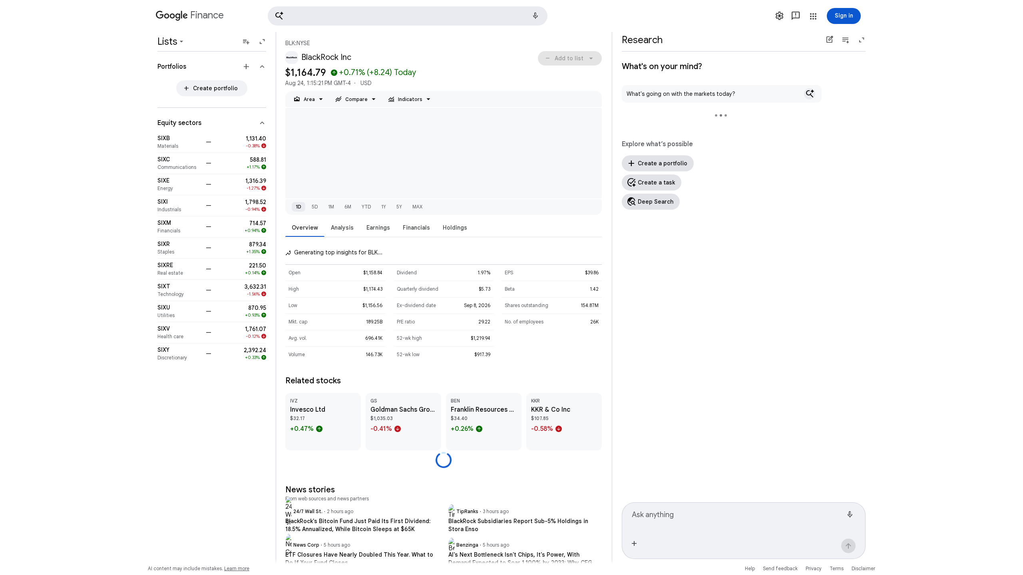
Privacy (814, 568)
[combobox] (737, 518)
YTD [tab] (366, 207)
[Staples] (179, 248)
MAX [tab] (417, 207)
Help (750, 568)
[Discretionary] (179, 353)
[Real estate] (179, 269)
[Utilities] (179, 311)
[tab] (304, 227)
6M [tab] (347, 207)
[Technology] (179, 290)
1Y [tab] (383, 207)
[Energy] (179, 184)
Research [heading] (642, 40)
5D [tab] (315, 207)
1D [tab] (298, 207)
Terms (837, 568)
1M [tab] (331, 207)
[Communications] (179, 163)
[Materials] (179, 142)
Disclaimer (863, 568)
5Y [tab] (399, 207)
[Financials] (179, 226)
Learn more (236, 568)
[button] (407, 16)
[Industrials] (179, 205)
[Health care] (179, 332)
